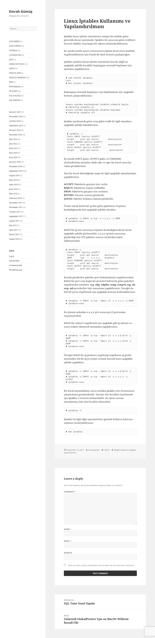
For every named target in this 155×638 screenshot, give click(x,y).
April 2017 (13, 230)
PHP (11, 82)
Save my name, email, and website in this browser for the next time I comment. (101, 565)
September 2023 (16, 125)
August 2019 (14, 175)
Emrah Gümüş (20, 11)
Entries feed (14, 260)
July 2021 (13, 143)
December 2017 (15, 202)
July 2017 (13, 225)
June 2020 (13, 157)
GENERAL (13, 50)
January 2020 (15, 162)
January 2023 (15, 130)
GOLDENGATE (15, 55)
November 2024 (16, 116)
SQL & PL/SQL (15, 95)
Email (68, 541)
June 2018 (13, 189)
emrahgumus (94, 450)
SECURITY (13, 91)
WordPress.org (15, 270)
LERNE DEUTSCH (16, 64)
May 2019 (13, 180)
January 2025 (15, 112)
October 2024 (15, 121)
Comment (70, 491)
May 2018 (13, 193)
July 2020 (13, 153)
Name (67, 529)
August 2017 (14, 221)
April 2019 (13, 184)
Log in (11, 256)
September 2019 (16, 171)
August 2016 (14, 239)
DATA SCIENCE (15, 46)
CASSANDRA (14, 41)
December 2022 (15, 134)
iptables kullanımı (121, 450)
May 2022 (13, 139)
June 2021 (13, 148)
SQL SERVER (14, 100)
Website (68, 553)
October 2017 (15, 211)
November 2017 (16, 207)
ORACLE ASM (14, 73)
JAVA (11, 59)
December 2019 (15, 166)
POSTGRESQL (15, 86)
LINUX (12, 68)
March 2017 (14, 234)
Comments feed (15, 265)
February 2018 (15, 198)
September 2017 (16, 216)
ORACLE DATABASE (17, 77)
